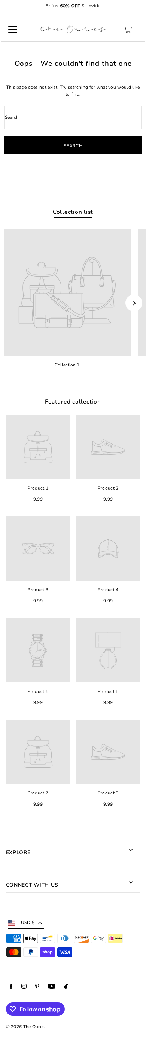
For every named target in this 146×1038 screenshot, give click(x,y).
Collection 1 (67, 365)
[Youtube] (51, 987)
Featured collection (73, 402)
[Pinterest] (37, 987)
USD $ (28, 923)
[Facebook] (11, 987)
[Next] (133, 303)
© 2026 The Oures (25, 1027)
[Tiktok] (66, 987)
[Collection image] (67, 292)
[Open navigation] (12, 29)
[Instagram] (24, 987)
